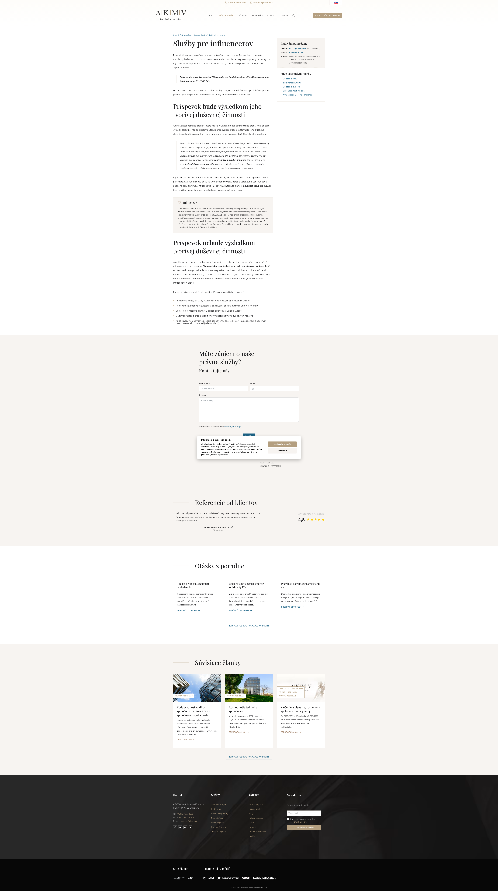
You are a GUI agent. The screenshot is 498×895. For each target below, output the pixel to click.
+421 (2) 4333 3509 (297, 48)
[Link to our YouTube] (185, 827)
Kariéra (252, 836)
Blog (251, 813)
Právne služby (226, 15)
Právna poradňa (256, 818)
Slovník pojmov (256, 804)
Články (243, 15)
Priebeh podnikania (288, 692)
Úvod (210, 15)
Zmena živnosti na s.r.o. (294, 91)
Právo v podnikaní (184, 696)
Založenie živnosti (291, 87)
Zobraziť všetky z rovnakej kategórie (249, 626)
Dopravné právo (218, 827)
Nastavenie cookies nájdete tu (223, 452)
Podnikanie (216, 809)
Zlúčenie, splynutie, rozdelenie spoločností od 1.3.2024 (300, 709)
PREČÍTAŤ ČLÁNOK (185, 739)
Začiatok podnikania (217, 35)
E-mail (253, 383)
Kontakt (283, 15)
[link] (293, 15)
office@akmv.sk (295, 52)
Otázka (202, 395)
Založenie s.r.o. (290, 79)
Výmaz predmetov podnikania (297, 95)
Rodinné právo (217, 822)
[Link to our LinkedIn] (190, 827)
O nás (270, 15)
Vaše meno (204, 383)
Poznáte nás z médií (216, 869)
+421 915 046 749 (236, 2)
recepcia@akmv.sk (263, 2)
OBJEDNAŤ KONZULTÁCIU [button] (327, 15)
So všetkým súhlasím (282, 444)
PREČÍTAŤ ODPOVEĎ (187, 610)
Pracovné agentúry (220, 813)
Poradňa (257, 15)
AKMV (171, 15)
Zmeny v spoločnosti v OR (291, 688)
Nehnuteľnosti (217, 818)
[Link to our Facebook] (175, 827)
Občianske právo (218, 831)
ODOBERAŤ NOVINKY (304, 828)
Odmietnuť (282, 451)
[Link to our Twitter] (180, 827)
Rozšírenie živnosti (292, 83)
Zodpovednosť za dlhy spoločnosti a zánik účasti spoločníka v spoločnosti (193, 711)
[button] (335, 2)
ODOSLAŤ (249, 436)
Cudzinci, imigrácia (220, 804)
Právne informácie (257, 831)
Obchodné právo (200, 35)
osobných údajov (233, 426)
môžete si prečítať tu (219, 455)
